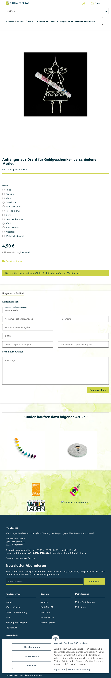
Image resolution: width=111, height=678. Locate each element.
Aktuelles (44, 602)
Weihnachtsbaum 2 (15, 236)
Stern (8, 215)
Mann (8, 198)
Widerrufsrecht (13, 607)
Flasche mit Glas (14, 210)
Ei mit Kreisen (12, 227)
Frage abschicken (97, 390)
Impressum (59, 669)
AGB (8, 617)
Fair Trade (45, 612)
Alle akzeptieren (32, 647)
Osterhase (11, 202)
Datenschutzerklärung (79, 669)
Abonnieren (94, 581)
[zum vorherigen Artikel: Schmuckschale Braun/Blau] (102, 18)
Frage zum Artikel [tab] (13, 293)
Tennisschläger (13, 206)
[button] (84, 3)
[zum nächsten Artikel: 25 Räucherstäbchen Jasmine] (102, 24)
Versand (26, 252)
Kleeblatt (10, 231)
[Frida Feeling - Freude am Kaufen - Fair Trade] (17, 3)
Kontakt (9, 602)
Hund (8, 189)
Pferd (8, 223)
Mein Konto (80, 607)
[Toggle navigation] (1, 2)
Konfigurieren (32, 656)
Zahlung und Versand (16, 622)
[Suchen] (106, 11)
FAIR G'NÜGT (46, 607)
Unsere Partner (47, 622)
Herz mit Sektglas (14, 219)
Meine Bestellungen (85, 602)
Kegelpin (10, 194)
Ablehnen (32, 665)
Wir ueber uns (47, 617)
